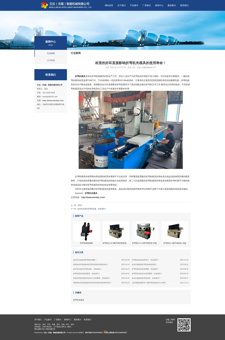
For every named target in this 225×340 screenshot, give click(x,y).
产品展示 (48, 320)
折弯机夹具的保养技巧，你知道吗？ (160, 260)
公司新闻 (51, 60)
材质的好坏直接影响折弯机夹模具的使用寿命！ (101, 264)
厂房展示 (57, 320)
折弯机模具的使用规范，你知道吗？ (101, 274)
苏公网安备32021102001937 (117, 332)
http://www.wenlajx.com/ (93, 197)
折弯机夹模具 (91, 193)
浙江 (67, 324)
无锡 (62, 324)
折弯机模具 (80, 76)
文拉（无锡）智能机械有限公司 (50, 85)
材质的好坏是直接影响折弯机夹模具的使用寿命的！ (101, 283)
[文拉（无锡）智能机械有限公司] (68, 8)
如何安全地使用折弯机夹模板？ (101, 260)
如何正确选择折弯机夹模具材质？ (160, 264)
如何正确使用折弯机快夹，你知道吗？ (160, 278)
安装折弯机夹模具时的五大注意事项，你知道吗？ (101, 278)
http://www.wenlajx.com (53, 100)
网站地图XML (51, 329)
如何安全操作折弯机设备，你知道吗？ (92, 209)
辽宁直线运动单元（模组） (63, 327)
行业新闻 (51, 53)
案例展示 (77, 320)
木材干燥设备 (47, 327)
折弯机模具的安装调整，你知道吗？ (160, 269)
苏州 (58, 324)
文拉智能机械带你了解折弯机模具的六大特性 (160, 283)
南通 (53, 324)
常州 (48, 324)
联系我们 (87, 320)
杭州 (72, 324)
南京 (44, 324)
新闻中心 (67, 320)
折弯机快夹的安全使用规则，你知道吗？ (160, 274)
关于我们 (38, 320)
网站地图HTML (39, 329)
